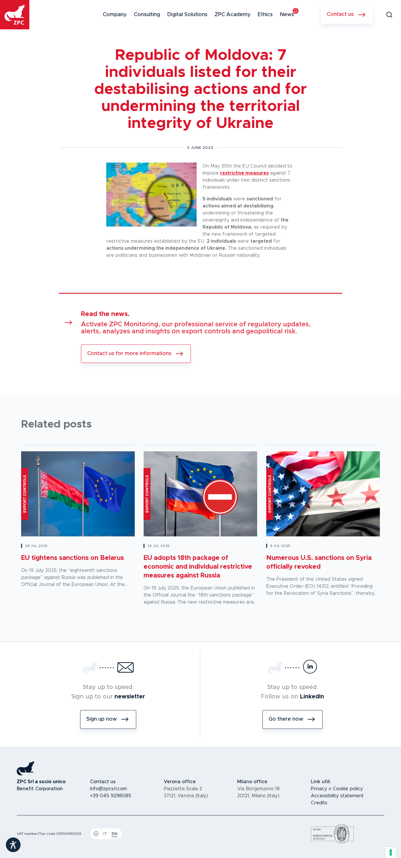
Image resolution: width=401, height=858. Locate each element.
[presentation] (390, 852)
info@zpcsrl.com (108, 788)
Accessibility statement (337, 795)
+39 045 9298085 (110, 795)
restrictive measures (244, 173)
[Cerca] (389, 14)
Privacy (319, 788)
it (105, 834)
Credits (319, 802)
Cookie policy (348, 788)
